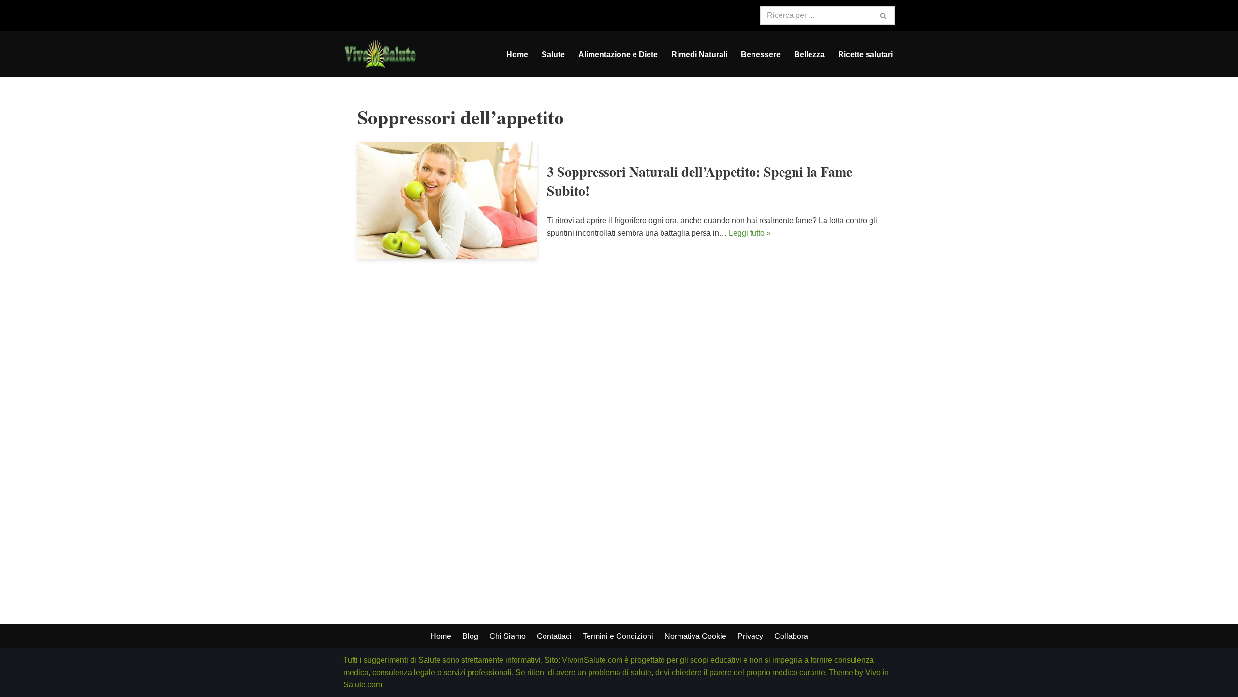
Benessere (761, 54)
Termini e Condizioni (618, 636)
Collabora (791, 636)
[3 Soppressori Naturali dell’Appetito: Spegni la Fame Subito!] (447, 200)
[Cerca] (884, 15)
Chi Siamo (507, 636)
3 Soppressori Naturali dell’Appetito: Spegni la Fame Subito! (699, 181)
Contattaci (554, 636)
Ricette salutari (865, 54)
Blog (470, 636)
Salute (553, 54)
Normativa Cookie (695, 636)
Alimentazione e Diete (618, 54)
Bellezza (809, 54)
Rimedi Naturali (699, 54)
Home (517, 54)
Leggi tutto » (750, 233)
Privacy (750, 636)
